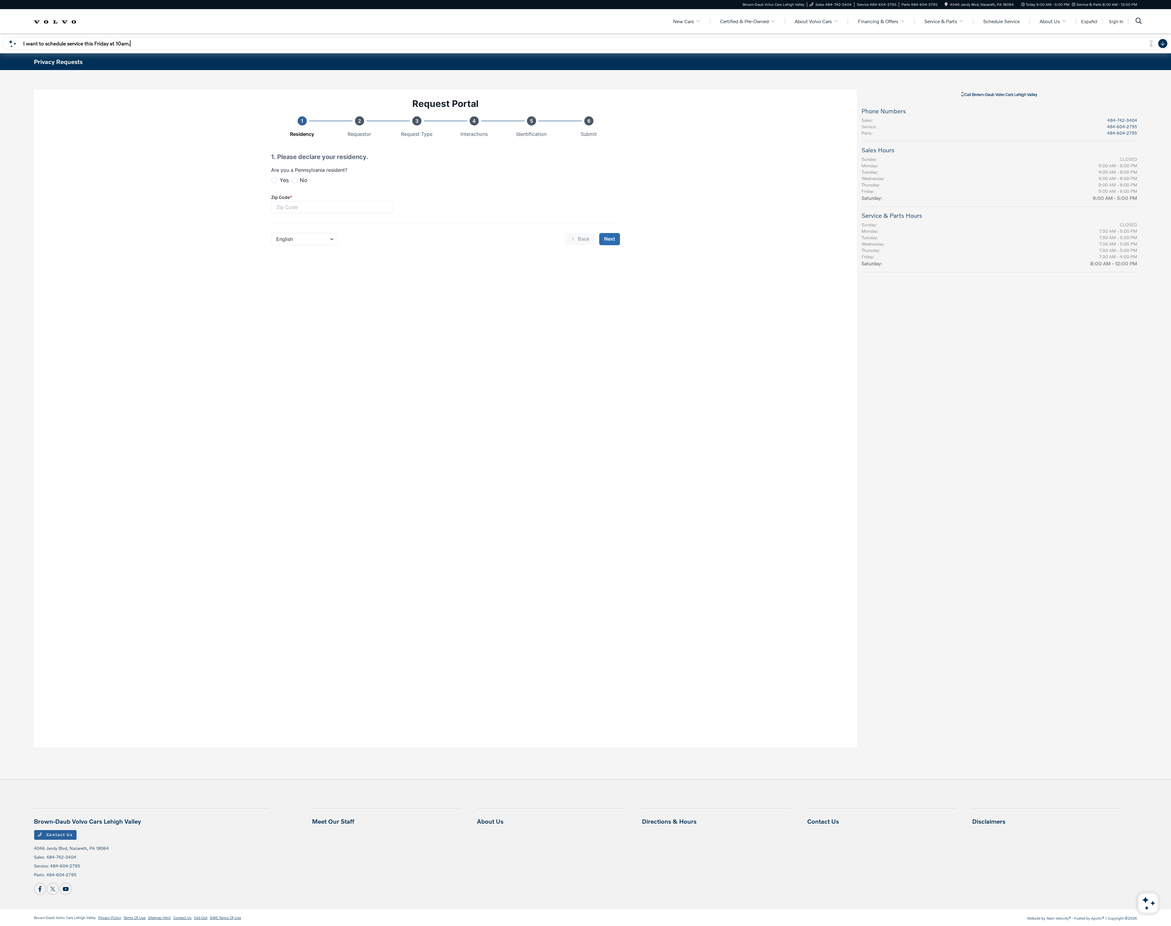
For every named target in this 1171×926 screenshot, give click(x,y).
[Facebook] (40, 889)
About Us (490, 821)
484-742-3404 (1122, 120)
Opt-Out (200, 917)
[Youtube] (65, 889)
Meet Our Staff (333, 821)
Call (1000, 94)
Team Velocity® (1058, 918)
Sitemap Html (159, 917)
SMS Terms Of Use (225, 917)
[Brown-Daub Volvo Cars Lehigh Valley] (55, 21)
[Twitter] (53, 889)
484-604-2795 (1122, 126)
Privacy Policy (109, 917)
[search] (1139, 21)
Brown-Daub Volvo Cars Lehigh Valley (65, 917)
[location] (946, 4)
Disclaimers (988, 821)
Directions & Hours (669, 821)
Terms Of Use (134, 917)
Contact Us (59, 834)
